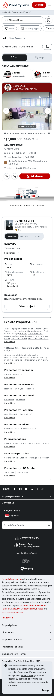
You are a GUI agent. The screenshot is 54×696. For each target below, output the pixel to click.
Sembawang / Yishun (39, 443)
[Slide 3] (26, 126)
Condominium (35, 333)
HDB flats (6, 609)
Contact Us (8, 502)
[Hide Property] (40, 97)
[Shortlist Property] (47, 97)
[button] (4, 38)
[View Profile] (27, 87)
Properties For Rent (12, 646)
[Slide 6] (33, 126)
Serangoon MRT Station (15, 458)
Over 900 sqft (26, 414)
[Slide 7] (35, 126)
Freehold (8, 389)
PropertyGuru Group (13, 496)
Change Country (11, 510)
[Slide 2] (22, 126)
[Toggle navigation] (50, 5)
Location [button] (24, 236)
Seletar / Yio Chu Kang (15, 443)
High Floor (9, 400)
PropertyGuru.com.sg (12, 579)
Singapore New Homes (14, 653)
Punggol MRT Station (39, 458)
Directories (8, 632)
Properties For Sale (12, 639)
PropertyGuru (9, 625)
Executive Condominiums (23, 609)
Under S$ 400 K (11, 429)
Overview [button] (11, 236)
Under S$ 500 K (28, 429)
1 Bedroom (18, 374)
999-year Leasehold (25, 389)
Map (41, 57)
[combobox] (25, 20)
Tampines (9, 472)
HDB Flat (23, 333)
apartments (40, 605)
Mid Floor (20, 400)
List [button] (16, 57)
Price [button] (37, 236)
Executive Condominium (27, 336)
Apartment (9, 336)
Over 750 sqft (10, 414)
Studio (7, 374)
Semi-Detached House (39, 338)
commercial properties (12, 612)
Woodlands (22, 472)
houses (39, 609)
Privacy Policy (28, 675)
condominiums (27, 605)
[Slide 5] (31, 126)
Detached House (19, 338)
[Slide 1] (19, 126)
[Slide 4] (28, 126)
